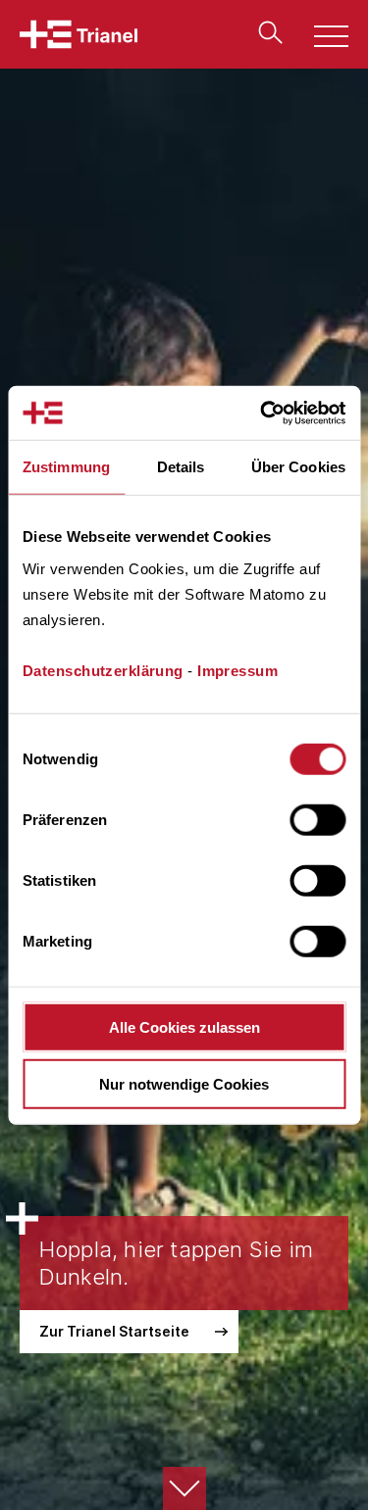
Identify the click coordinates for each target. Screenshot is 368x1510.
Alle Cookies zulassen (184, 1026)
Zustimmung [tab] (66, 467)
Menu (320, 39)
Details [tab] (181, 467)
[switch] (317, 819)
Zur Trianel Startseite (114, 1331)
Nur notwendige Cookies (184, 1084)
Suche (265, 32)
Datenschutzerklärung (103, 669)
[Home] (78, 34)
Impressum (237, 669)
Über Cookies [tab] (298, 467)
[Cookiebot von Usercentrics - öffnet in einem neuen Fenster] (262, 412)
